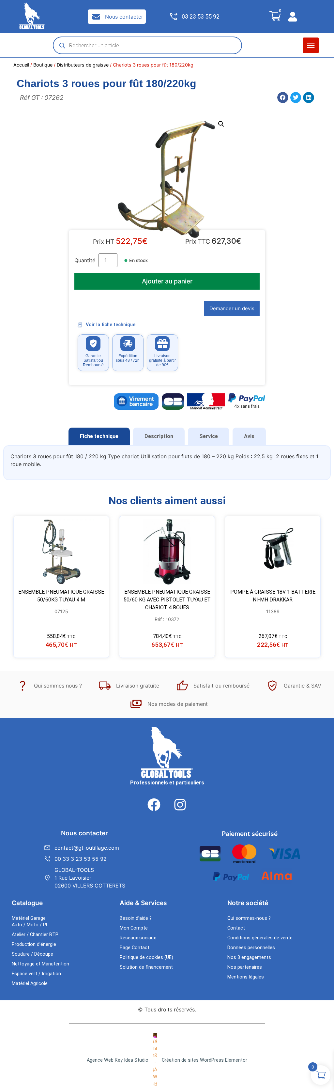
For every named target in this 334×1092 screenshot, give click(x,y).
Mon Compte (134, 928)
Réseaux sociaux (138, 938)
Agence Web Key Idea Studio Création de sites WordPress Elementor (167, 1060)
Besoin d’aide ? (136, 918)
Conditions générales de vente (260, 938)
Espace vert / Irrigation (36, 974)
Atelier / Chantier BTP (35, 934)
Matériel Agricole (30, 983)
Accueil (21, 65)
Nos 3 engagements (249, 957)
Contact (236, 928)
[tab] (99, 436)
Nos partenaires (244, 967)
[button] (311, 45)
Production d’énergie (34, 944)
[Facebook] (154, 805)
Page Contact (134, 947)
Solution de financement (146, 967)
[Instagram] (180, 805)
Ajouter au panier (167, 281)
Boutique (43, 65)
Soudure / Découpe (32, 954)
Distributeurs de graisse (83, 65)
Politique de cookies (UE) (146, 957)
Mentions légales (245, 977)
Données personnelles (251, 947)
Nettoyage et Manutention (40, 964)
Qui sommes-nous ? (249, 918)
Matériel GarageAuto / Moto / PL (30, 922)
